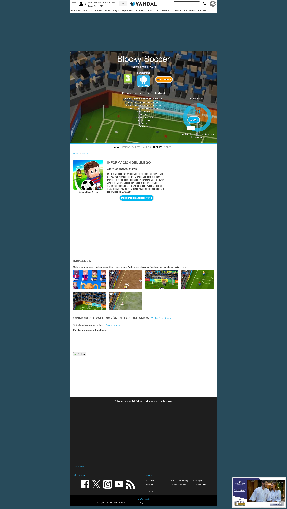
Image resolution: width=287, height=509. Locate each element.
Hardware (176, 10)
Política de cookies (200, 484)
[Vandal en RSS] (130, 484)
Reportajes (127, 10)
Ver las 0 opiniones (161, 318)
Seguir (193, 120)
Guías (107, 10)
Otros (153, 66)
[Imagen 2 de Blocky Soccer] (125, 301)
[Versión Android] (143, 81)
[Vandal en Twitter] (96, 484)
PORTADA (76, 10)
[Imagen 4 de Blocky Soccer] (197, 279)
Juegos (116, 10)
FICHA (116, 147)
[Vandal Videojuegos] (143, 3)
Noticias (87, 10)
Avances (139, 10)
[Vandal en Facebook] (85, 484)
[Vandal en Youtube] (119, 484)
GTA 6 (102, 6)
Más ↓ (123, 4)
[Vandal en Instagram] (107, 484)
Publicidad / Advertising (178, 481)
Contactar (149, 484)
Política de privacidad (177, 484)
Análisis (98, 10)
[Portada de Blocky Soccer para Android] (88, 175)
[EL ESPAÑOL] (213, 4)
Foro (157, 10)
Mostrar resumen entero (136, 198)
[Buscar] (204, 3)
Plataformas (190, 10)
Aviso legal (197, 481)
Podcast (202, 10)
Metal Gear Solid (94, 2)
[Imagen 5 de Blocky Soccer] (161, 279)
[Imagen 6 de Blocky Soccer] (125, 279)
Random (165, 10)
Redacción (149, 481)
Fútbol (145, 66)
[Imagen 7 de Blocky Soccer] (89, 279)
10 (197, 111)
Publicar (81, 354)
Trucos (149, 10)
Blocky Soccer (143, 58)
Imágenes (157, 147)
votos (197, 135)
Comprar (165, 79)
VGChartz (149, 492)
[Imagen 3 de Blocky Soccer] (89, 301)
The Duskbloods (109, 2)
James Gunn (93, 6)
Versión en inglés (143, 499)
